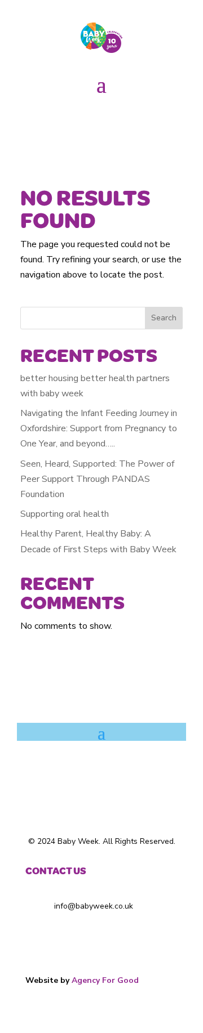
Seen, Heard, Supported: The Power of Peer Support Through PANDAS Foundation (97, 479)
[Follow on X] (124, 119)
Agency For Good (105, 980)
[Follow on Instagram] (101, 119)
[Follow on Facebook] (79, 119)
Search (163, 317)
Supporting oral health (64, 514)
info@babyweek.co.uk (92, 906)
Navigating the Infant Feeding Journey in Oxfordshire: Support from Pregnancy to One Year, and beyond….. (98, 428)
